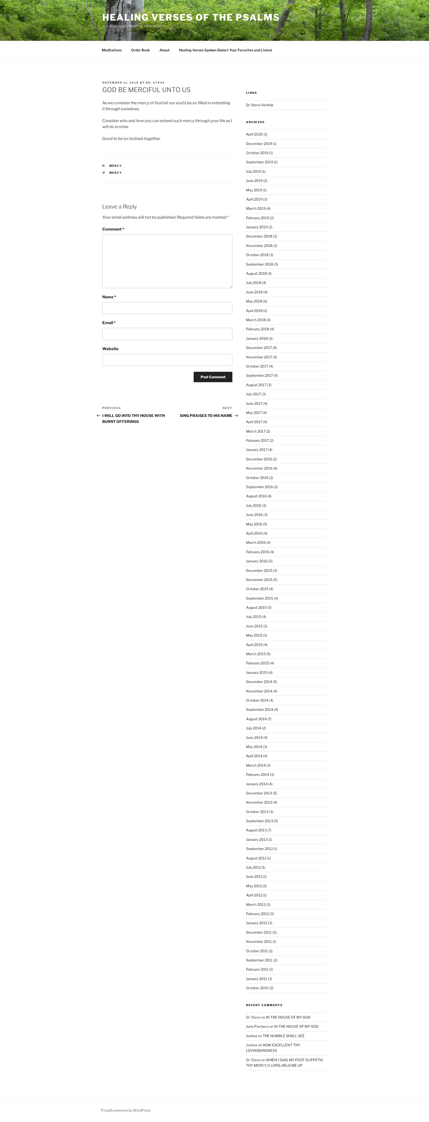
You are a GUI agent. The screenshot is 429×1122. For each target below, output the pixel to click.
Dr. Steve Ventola (259, 105)
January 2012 (256, 923)
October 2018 (257, 255)
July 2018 (253, 282)
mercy (115, 172)
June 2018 (254, 292)
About (164, 50)
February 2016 (257, 552)
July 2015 (253, 616)
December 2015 (259, 570)
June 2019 (254, 180)
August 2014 (256, 719)
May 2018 (254, 301)
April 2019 (254, 199)
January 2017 (256, 449)
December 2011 (259, 932)
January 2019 (257, 227)
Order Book (140, 50)
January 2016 (257, 561)
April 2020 (254, 134)
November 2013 (259, 802)
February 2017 (257, 440)
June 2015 (254, 626)
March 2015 (256, 654)
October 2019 (257, 153)
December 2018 (259, 236)
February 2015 (257, 663)
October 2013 (257, 812)
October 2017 (257, 366)
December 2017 (259, 347)
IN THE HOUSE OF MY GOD (288, 1017)
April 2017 (254, 422)
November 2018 (259, 245)
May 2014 (254, 747)
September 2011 (259, 960)
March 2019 (256, 208)
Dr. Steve (155, 82)
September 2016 (259, 487)
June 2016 (254, 514)
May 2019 (254, 190)
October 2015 (257, 589)
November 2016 (259, 468)
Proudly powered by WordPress (126, 1110)
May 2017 (254, 412)
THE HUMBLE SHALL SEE (284, 1036)
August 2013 (256, 830)
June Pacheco (257, 1026)
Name (109, 297)
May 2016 (254, 524)
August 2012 (256, 858)
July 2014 (253, 728)
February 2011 (257, 969)
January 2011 (256, 979)
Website (110, 348)
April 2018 (254, 310)
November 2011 (259, 941)
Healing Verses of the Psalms (191, 17)
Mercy (115, 166)
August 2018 (256, 273)
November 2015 (259, 580)
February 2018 (257, 329)
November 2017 (259, 357)
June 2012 (254, 876)
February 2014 (257, 774)
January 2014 (257, 784)
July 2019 (253, 171)
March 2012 (255, 904)
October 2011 (257, 951)
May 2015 (254, 635)
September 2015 (259, 598)
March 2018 (256, 320)
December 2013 (259, 793)
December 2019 (259, 143)
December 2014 (259, 682)
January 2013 (257, 839)
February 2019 (257, 218)
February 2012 (257, 914)
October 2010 (257, 988)
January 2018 (257, 338)
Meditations (112, 50)
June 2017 (254, 403)
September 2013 (259, 821)
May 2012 (254, 886)
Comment (113, 229)
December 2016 (259, 459)
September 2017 (259, 375)
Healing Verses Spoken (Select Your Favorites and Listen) (225, 50)
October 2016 (257, 478)
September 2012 (259, 849)
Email (109, 322)
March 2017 (255, 431)
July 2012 (253, 867)
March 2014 (256, 765)
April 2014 (254, 756)
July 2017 (253, 394)
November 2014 (259, 691)
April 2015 (254, 645)
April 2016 (254, 533)
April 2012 (254, 895)
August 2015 (256, 607)
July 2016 (253, 505)
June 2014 (254, 737)
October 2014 (257, 700)
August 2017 (256, 385)
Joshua (251, 1036)
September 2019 (259, 162)
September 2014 (259, 709)
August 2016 (256, 496)
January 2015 (257, 672)
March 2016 (256, 542)
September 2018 (259, 264)
